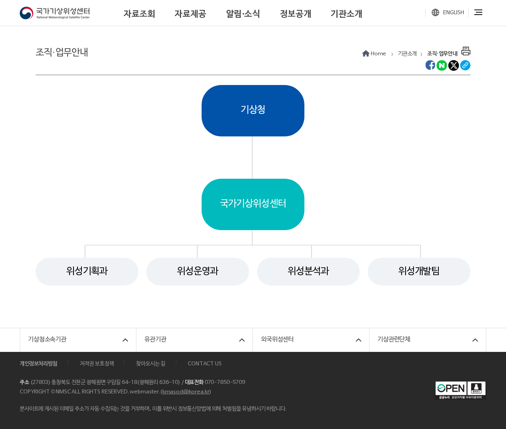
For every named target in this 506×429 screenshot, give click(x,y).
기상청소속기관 (47, 339)
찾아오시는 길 (150, 364)
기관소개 (346, 14)
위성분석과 (308, 271)
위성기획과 (87, 271)
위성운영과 (197, 271)
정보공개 (295, 14)
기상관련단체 (394, 339)
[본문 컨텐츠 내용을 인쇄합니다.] (465, 50)
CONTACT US (205, 364)
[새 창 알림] (430, 65)
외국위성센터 (277, 339)
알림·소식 (243, 14)
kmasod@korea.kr (186, 392)
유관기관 (155, 339)
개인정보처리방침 (38, 364)
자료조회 (139, 14)
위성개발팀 (419, 271)
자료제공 (190, 14)
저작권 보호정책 (97, 364)
